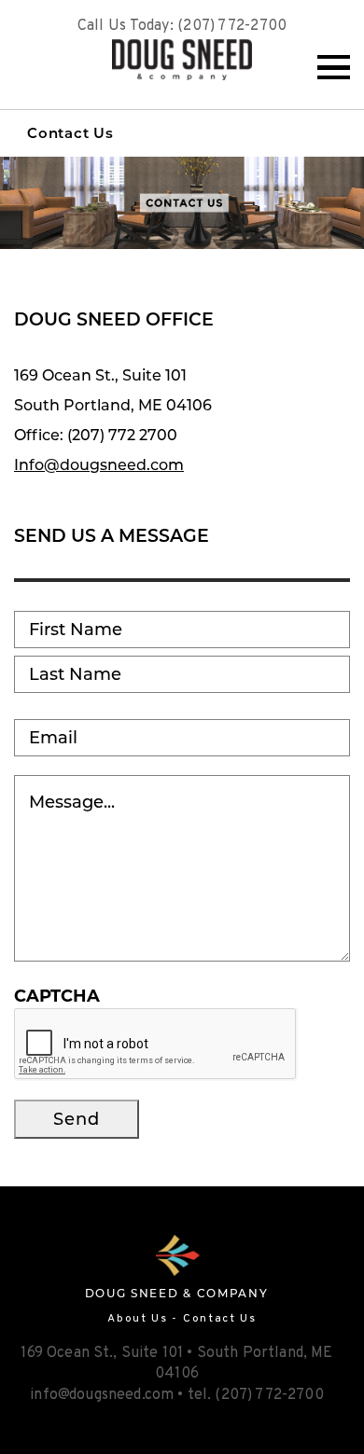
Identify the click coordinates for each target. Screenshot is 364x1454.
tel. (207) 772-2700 (256, 1395)
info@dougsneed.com (102, 1395)
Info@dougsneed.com (99, 465)
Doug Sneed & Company (182, 59)
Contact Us (70, 133)
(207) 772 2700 (122, 435)
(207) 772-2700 (232, 26)
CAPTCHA (57, 996)
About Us (137, 1318)
